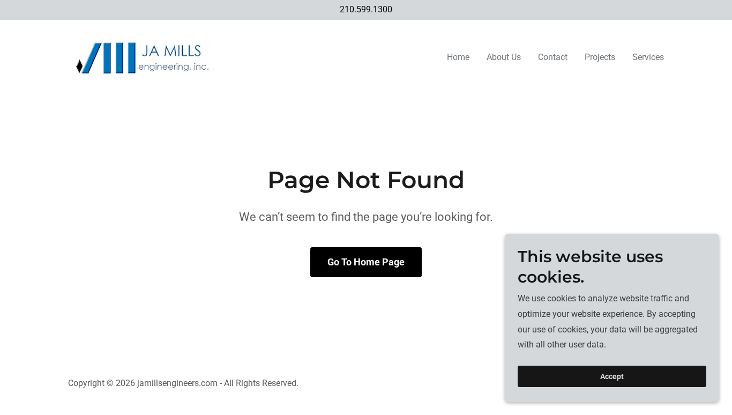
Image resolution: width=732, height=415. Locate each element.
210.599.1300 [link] (366, 9)
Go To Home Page (366, 262)
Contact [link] (552, 57)
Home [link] (458, 57)
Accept (612, 376)
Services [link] (648, 57)
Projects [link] (600, 57)
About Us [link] (504, 57)
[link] (142, 55)
